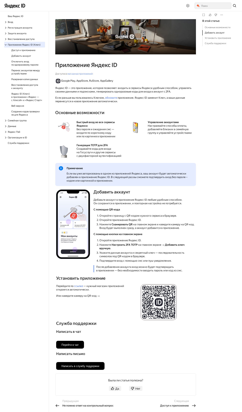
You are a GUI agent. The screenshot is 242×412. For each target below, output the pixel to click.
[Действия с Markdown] (221, 14)
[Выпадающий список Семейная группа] (6, 120)
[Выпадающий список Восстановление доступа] (6, 39)
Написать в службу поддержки (80, 366)
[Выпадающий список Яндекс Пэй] (6, 132)
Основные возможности (217, 27)
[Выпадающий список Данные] (6, 126)
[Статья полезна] (210, 14)
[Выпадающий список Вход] (6, 22)
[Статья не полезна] (215, 14)
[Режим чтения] (203, 14)
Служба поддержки (215, 43)
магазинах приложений (80, 73)
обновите (111, 97)
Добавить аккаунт (214, 32)
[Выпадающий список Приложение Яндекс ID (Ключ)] (6, 45)
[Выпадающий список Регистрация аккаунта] (6, 28)
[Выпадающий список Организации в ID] (6, 137)
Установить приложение (218, 38)
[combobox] (216, 6)
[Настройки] (188, 5)
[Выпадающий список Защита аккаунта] (6, 33)
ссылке (78, 286)
